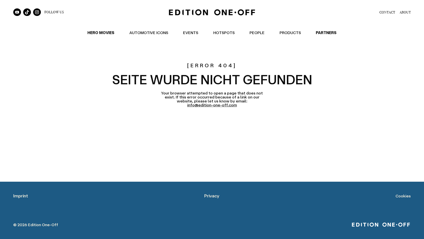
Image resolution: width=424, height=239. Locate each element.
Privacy (211, 195)
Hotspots (224, 32)
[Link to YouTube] (17, 12)
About (405, 12)
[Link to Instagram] (37, 12)
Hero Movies (100, 32)
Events (190, 32)
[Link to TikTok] (27, 12)
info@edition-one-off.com (212, 105)
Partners (326, 32)
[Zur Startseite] (212, 12)
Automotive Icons (148, 32)
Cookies (403, 196)
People (257, 32)
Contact (387, 12)
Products (290, 32)
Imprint (20, 195)
